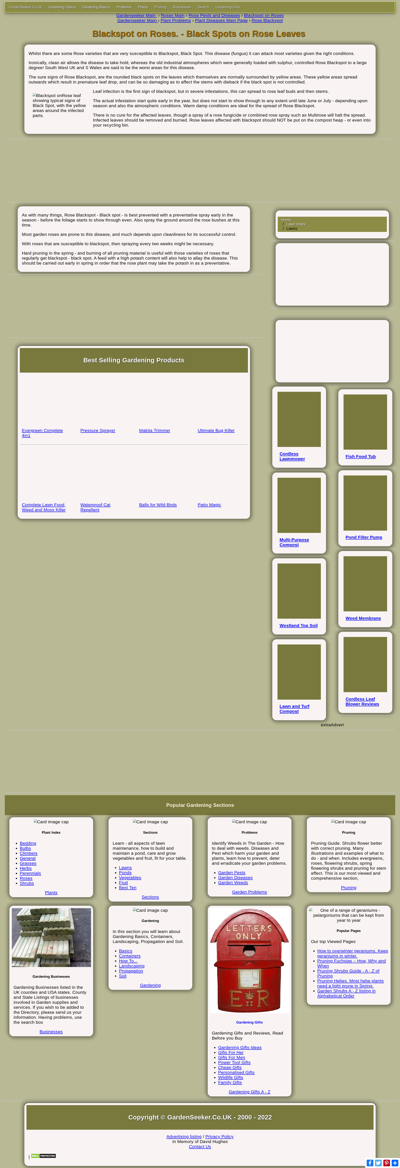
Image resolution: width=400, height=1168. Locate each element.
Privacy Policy (219, 1136)
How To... (128, 960)
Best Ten (127, 887)
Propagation (131, 970)
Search (203, 7)
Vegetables (130, 877)
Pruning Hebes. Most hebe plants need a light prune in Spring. (350, 983)
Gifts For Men (231, 1057)
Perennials (30, 873)
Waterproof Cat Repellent (95, 507)
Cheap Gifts (230, 1067)
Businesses (182, 7)
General (28, 858)
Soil (122, 975)
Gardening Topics (62, 7)
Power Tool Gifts (234, 1062)
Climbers (29, 853)
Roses (26, 878)
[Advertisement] (200, 170)
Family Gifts (230, 1082)
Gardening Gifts (228, 7)
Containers (130, 955)
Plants (143, 7)
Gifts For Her (231, 1052)
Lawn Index (296, 224)
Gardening (150, 985)
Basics (125, 950)
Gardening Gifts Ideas (240, 1047)
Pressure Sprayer (97, 430)
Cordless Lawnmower (292, 456)
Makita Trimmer (154, 430)
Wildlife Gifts (230, 1077)
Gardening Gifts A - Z (249, 1091)
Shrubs (27, 883)
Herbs (26, 868)
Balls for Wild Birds (158, 504)
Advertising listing (184, 1136)
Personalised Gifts (236, 1072)
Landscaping (132, 965)
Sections (150, 896)
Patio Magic (209, 504)
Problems (124, 7)
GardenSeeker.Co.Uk (25, 7)
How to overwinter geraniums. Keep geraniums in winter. (352, 953)
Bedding (28, 843)
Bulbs (25, 848)
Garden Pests (231, 872)
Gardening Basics (96, 7)
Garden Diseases (235, 877)
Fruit (123, 882)
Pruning (160, 7)
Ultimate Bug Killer (216, 430)
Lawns (125, 867)
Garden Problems (249, 891)
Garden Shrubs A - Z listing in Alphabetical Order (346, 993)
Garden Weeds (233, 882)
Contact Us (200, 1146)
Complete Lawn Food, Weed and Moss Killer (44, 507)
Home (286, 220)
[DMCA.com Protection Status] (43, 1156)
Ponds (125, 872)
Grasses (28, 863)
